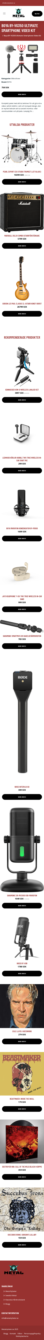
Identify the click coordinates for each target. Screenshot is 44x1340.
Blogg (7, 1304)
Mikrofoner (15, 78)
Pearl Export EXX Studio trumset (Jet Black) (22, 171)
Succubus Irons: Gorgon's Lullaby (22, 1234)
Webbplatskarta (22, 1336)
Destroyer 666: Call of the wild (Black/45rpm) (22, 1166)
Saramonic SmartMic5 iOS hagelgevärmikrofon (22, 636)
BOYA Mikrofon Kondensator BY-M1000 (22, 528)
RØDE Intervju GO (22, 786)
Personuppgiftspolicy (32, 1333)
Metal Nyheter (11, 1291)
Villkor (19, 1333)
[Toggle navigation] (4, 13)
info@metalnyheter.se (8, 3)
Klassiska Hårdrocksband (15, 1300)
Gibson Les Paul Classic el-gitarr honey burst (22, 303)
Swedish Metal (10, 1295)
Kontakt (13, 1333)
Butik (37, 14)
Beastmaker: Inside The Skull (22, 1098)
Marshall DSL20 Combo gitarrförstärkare (22, 235)
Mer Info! (22, 94)
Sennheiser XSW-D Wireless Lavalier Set (22, 389)
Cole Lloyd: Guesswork (22, 1031)
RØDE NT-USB (22, 963)
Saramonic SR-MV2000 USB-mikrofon (22, 895)
